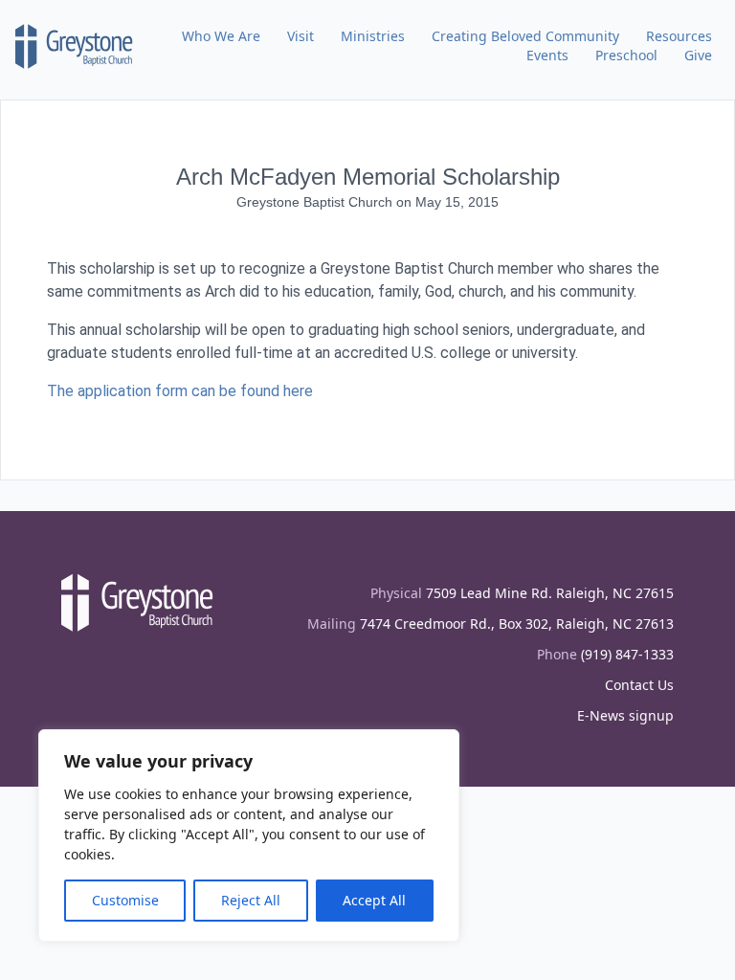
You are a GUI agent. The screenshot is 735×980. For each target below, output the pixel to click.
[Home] (74, 46)
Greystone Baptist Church (316, 202)
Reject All (250, 900)
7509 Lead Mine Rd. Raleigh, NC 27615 (550, 593)
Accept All (374, 900)
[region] (248, 835)
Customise (125, 900)
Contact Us (639, 685)
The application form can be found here (180, 391)
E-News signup (625, 715)
